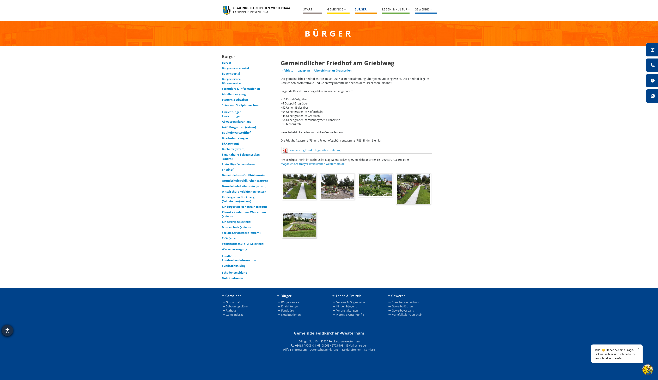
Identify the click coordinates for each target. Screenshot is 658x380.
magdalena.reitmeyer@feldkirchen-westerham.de (313, 164)
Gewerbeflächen (402, 306)
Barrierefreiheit (351, 350)
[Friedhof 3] (376, 186)
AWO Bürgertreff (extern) (239, 127)
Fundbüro (228, 256)
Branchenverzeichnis (405, 302)
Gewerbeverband (403, 310)
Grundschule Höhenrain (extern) (244, 186)
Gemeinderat (234, 315)
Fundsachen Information (239, 260)
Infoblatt (287, 70)
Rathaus (231, 310)
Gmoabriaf (233, 302)
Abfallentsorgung (234, 94)
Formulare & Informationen (241, 89)
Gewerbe (422, 9)
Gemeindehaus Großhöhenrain (243, 175)
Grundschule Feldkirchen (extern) (245, 181)
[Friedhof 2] (338, 187)
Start (307, 9)
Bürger (361, 9)
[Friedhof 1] (300, 187)
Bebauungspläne (237, 306)
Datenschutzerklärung (324, 350)
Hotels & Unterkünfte (350, 315)
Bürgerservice (231, 79)
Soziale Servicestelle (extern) (241, 233)
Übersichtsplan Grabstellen (333, 70)
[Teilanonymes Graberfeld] (300, 226)
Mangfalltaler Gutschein (407, 315)
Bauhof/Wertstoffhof (236, 133)
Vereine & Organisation (351, 302)
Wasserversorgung (234, 249)
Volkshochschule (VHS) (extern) (243, 244)
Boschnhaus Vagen (235, 138)
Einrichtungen (231, 112)
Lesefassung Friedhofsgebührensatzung (314, 150)
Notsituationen (232, 278)
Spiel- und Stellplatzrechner (241, 105)
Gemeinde (335, 9)
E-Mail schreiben (357, 345)
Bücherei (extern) (233, 149)
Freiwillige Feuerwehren (238, 164)
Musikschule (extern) (236, 227)
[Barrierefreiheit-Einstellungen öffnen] (7, 330)
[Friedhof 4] (414, 189)
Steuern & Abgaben (235, 100)
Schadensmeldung (234, 272)
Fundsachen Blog (233, 266)
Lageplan (304, 70)
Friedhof (227, 170)
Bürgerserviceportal (235, 68)
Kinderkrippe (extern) (236, 222)
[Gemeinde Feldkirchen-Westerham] (256, 10)
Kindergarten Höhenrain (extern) (244, 207)
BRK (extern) (230, 143)
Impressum (299, 350)
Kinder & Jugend (346, 306)
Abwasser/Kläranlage (236, 122)
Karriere (369, 350)
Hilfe (286, 350)
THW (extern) (230, 238)
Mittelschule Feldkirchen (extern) (244, 192)
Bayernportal (231, 73)
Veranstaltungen (347, 310)
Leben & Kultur (395, 9)
